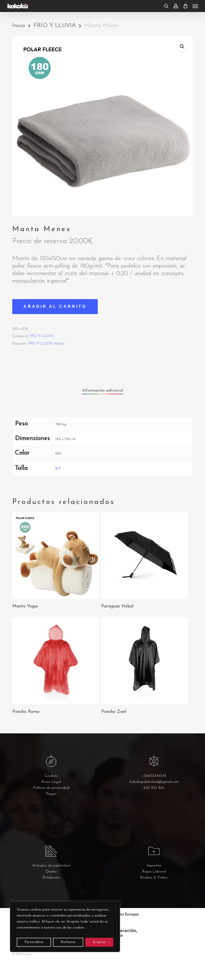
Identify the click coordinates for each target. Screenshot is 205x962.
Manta (59, 344)
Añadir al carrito (55, 306)
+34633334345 (154, 776)
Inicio (18, 25)
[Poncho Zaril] (144, 661)
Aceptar (99, 942)
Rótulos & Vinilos (154, 878)
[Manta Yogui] (55, 555)
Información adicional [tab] (102, 390)
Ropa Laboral (154, 872)
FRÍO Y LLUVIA (55, 25)
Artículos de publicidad (51, 866)
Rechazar (68, 942)
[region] (65, 927)
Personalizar (34, 942)
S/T (58, 469)
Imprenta (153, 866)
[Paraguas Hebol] (144, 555)
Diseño (51, 872)
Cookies (51, 776)
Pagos (51, 794)
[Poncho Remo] (55, 661)
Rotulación (51, 878)
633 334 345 (154, 788)
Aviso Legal (51, 782)
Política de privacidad (51, 788)
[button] (195, 5)
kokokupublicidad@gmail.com (154, 782)
